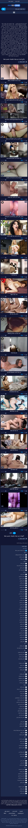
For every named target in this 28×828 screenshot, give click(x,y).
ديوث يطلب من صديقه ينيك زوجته (14, 44)
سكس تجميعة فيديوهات (20, 554)
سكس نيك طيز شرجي (20, 717)
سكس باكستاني (22, 593)
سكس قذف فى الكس (20, 702)
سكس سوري (22, 611)
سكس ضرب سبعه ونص (20, 697)
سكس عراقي (22, 617)
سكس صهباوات (21, 678)
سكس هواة (22, 559)
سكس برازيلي (22, 596)
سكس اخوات (22, 789)
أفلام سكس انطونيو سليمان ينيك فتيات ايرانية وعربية (16, 30)
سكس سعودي (22, 609)
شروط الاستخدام (12, 813)
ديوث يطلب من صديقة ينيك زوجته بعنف (19, 51)
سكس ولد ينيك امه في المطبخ (15, 35)
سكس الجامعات (21, 769)
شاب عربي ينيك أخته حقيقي (10, 36)
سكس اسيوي (22, 578)
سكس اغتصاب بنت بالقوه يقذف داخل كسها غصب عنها (14, 31)
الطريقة (25, 685)
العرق (25, 728)
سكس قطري (22, 622)
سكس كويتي (22, 626)
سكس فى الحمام (21, 773)
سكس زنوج (22, 732)
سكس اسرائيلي (22, 576)
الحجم (25, 650)
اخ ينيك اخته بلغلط (6, 27)
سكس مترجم (22, 765)
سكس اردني (22, 574)
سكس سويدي (22, 613)
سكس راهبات (22, 674)
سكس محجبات (22, 680)
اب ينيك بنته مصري (11, 53)
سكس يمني (22, 641)
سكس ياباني (22, 639)
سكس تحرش (22, 691)
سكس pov (23, 563)
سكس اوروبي (22, 587)
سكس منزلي (22, 782)
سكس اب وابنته (22, 786)
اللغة (26, 758)
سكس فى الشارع (21, 776)
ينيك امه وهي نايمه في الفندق (14, 32)
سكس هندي (22, 637)
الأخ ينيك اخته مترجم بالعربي (21, 23)
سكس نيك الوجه (21, 713)
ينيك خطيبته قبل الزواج (10, 38)
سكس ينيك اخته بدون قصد (9, 39)
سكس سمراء (22, 734)
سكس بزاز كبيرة (22, 654)
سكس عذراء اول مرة (21, 648)
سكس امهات (22, 791)
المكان (25, 767)
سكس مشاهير (22, 747)
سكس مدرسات (22, 745)
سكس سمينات (22, 663)
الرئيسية (21, 811)
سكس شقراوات (22, 676)
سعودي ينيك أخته (19, 39)
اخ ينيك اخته (7, 26)
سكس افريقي (22, 580)
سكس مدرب (22, 743)
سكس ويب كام (22, 570)
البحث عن (25, 548)
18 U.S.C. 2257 (14, 815)
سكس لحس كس (21, 704)
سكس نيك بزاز (22, 715)
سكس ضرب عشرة (21, 700)
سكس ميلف (22, 669)
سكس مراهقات (22, 667)
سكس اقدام (22, 687)
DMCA (5, 813)
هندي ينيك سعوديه (5, 28)
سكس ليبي (23, 630)
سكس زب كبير (22, 656)
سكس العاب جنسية (21, 689)
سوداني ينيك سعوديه (17, 37)
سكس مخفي (22, 567)
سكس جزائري (22, 602)
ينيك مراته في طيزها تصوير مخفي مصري (11, 49)
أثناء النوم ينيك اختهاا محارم (12, 47)
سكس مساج (22, 706)
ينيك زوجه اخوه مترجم (13, 40)
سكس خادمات (22, 739)
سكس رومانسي (22, 752)
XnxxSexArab (12, 825)
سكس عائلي (22, 793)
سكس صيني (22, 615)
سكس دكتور (22, 741)
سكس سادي (22, 754)
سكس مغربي (22, 635)
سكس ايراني (22, 589)
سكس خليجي (22, 604)
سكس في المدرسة (21, 780)
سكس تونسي (22, 600)
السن (25, 661)
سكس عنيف (22, 756)
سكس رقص (22, 695)
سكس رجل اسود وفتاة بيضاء (19, 730)
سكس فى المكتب (21, 778)
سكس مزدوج (22, 726)
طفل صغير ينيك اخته (19, 38)
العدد (26, 719)
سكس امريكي (22, 585)
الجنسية (25, 572)
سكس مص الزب (21, 708)
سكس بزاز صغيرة (21, 652)
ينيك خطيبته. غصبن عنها (20, 550)
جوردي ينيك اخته (10, 52)
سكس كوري (22, 624)
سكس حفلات (22, 771)
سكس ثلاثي (22, 721)
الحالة (25, 643)
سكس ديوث (22, 693)
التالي (11, 533)
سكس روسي (22, 606)
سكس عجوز (22, 665)
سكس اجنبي (22, 760)
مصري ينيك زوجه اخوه (14, 56)
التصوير (25, 561)
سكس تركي (22, 598)
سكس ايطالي (22, 591)
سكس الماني (22, 583)
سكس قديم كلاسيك (21, 565)
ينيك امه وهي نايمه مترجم (15, 28)
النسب (25, 784)
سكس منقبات (22, 682)
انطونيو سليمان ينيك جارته (18, 52)
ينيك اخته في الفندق (14, 26)
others (25, 552)
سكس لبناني (22, 628)
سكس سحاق (22, 557)
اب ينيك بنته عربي (14, 27)
